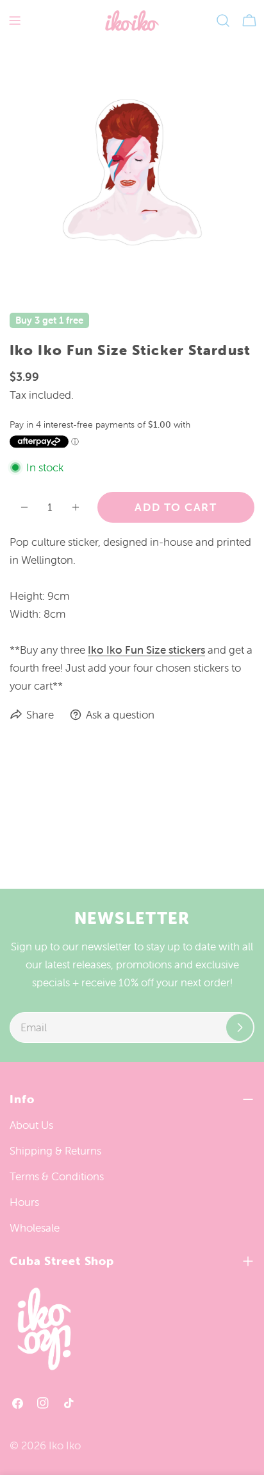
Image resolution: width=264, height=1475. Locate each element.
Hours (24, 1202)
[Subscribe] (239, 1027)
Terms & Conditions (57, 1176)
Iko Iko (65, 1445)
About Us (31, 1125)
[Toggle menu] (15, 20)
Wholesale (35, 1228)
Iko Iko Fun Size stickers (146, 650)
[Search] (223, 20)
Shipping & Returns (55, 1151)
